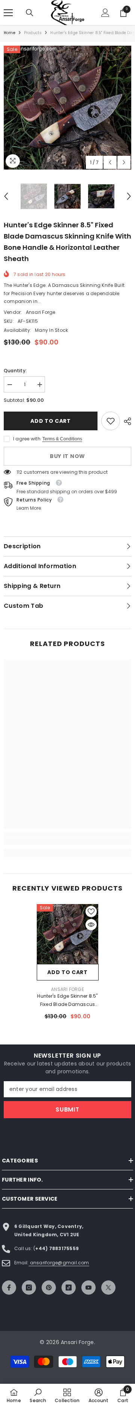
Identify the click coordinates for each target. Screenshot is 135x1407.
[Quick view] (91, 924)
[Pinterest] (49, 1287)
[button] (110, 162)
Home (9, 33)
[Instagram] (29, 1287)
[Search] (29, 12)
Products (33, 33)
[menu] (8, 12)
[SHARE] (125, 421)
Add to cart (49, 421)
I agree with (26, 439)
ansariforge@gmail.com (58, 1262)
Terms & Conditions (62, 439)
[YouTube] (88, 1287)
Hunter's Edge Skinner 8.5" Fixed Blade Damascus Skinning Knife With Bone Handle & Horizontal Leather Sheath (67, 1001)
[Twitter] (108, 1287)
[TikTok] (69, 1287)
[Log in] (105, 13)
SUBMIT (68, 1109)
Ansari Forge (41, 312)
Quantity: (15, 370)
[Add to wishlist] (91, 911)
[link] (110, 421)
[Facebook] (9, 1287)
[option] (67, 107)
